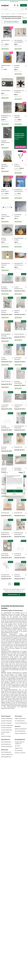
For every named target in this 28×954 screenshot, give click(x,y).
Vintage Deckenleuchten (20, 733)
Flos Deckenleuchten (20, 720)
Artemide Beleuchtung (22, 13)
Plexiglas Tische (18, 748)
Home (2, 13)
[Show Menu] (26, 9)
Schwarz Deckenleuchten (7, 754)
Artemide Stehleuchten (6, 720)
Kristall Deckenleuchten (6, 746)
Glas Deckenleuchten (6, 744)
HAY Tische (17, 746)
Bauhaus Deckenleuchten (21, 728)
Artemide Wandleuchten (6, 718)
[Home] (6, 5)
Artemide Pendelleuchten (7, 725)
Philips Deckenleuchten (20, 718)
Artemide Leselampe (6, 736)
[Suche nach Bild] (22, 9)
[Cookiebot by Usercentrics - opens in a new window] (19, 472)
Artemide (13, 13)
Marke (7, 13)
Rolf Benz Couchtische (20, 752)
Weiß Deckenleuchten (6, 756)
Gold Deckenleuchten (6, 752)
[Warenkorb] (14, 5)
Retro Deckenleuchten (20, 731)
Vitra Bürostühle (18, 750)
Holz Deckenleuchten (6, 742)
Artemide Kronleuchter (6, 727)
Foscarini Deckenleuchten (21, 723)
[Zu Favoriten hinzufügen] (12, 41)
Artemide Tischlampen (6, 723)
